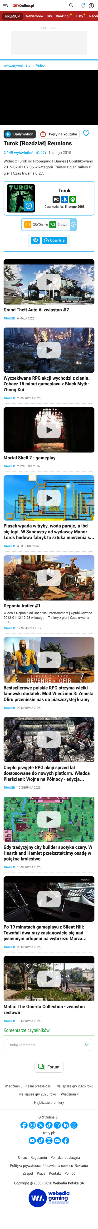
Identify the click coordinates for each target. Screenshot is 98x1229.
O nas (22, 1157)
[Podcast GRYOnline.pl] (57, 1125)
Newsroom (34, 16)
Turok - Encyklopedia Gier (49, 198)
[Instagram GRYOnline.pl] (32, 1125)
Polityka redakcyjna (65, 1157)
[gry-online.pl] (23, 6)
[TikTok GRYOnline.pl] (49, 1125)
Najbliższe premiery (49, 1102)
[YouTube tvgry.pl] (32, 1140)
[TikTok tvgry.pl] (40, 1140)
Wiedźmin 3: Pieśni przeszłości (28, 1086)
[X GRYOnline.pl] (40, 1125)
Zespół (28, 1173)
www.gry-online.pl (17, 65)
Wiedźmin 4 (70, 1094)
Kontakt (55, 1173)
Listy (79, 16)
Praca (41, 1173)
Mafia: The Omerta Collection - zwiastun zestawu (49, 989)
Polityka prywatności (26, 1165)
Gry (49, 16)
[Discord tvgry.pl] (57, 1140)
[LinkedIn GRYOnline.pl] (65, 1125)
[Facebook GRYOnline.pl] (24, 1125)
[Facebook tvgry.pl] (65, 1140)
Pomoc (70, 1173)
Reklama (81, 1165)
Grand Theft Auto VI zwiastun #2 (49, 289)
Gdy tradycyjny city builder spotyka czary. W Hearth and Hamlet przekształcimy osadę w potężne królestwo (49, 833)
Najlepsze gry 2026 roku (74, 1086)
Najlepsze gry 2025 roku (37, 1094)
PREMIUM (12, 16)
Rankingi (62, 16)
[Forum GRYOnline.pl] (74, 1125)
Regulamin (39, 1157)
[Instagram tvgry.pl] (49, 1140)
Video (40, 65)
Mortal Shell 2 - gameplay (49, 437)
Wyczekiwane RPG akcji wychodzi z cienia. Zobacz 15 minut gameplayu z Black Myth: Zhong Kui (49, 363)
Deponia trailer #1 (49, 592)
